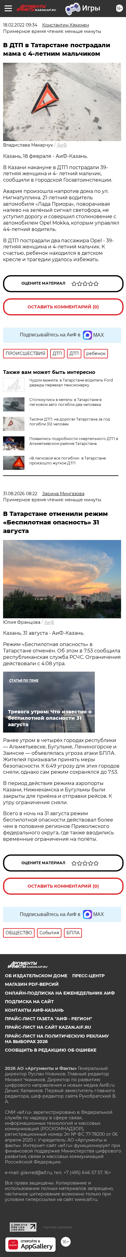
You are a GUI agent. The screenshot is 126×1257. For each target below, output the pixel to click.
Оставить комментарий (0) (63, 307)
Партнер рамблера (57, 1227)
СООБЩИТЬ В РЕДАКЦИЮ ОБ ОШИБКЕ (50, 1050)
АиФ (62, 145)
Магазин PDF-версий (32, 984)
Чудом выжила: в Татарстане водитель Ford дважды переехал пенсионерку (71, 382)
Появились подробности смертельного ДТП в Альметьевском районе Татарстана (73, 441)
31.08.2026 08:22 (20, 493)
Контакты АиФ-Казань (34, 1010)
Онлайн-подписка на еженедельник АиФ (60, 993)
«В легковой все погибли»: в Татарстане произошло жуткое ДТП (67, 460)
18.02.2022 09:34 (20, 25)
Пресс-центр (88, 975)
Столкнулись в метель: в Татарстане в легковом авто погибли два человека (65, 402)
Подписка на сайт (29, 1001)
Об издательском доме (36, 975)
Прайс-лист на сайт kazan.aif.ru (48, 1027)
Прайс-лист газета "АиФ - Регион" (48, 1018)
